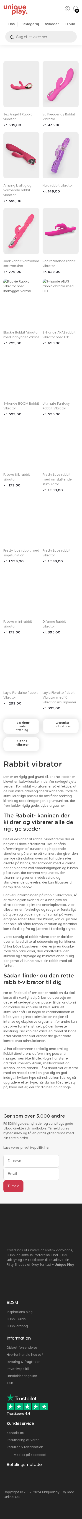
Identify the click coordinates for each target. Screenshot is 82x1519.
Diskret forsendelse (22, 1347)
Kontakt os (15, 1433)
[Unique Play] (15, 14)
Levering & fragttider (23, 1361)
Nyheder (52, 24)
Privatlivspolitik (18, 1369)
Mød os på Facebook (28, 1455)
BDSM (11, 24)
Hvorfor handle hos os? (25, 1354)
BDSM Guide (16, 1319)
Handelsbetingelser (22, 1376)
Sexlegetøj (30, 24)
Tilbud (70, 24)
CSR (10, 1383)
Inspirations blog (20, 1312)
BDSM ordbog (17, 1326)
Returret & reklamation (25, 1447)
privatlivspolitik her (35, 1147)
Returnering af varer (23, 1440)
